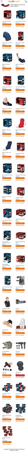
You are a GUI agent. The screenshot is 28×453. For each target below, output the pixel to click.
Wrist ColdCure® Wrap (7, 286)
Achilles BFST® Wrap (20, 108)
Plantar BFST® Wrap (6, 86)
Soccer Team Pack (20, 393)
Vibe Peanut (18, 372)
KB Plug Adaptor (5, 351)
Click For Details (6, 26)
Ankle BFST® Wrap (20, 153)
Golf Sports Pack (6, 393)
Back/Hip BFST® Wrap (21, 175)
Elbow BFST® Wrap (20, 42)
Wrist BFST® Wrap (20, 265)
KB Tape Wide (5, 329)
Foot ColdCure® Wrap (20, 86)
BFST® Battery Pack (20, 329)
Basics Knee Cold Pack (7, 42)
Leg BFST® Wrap (19, 197)
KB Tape (17, 308)
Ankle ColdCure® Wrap (7, 175)
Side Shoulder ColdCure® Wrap (6, 265)
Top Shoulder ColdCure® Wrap (6, 242)
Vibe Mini (4, 372)
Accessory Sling (5, 308)
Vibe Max (18, 351)
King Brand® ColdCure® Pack (19, 416)
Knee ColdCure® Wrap (20, 21)
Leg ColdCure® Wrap (6, 220)
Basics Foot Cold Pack (7, 108)
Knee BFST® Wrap (6, 21)
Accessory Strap (19, 286)
